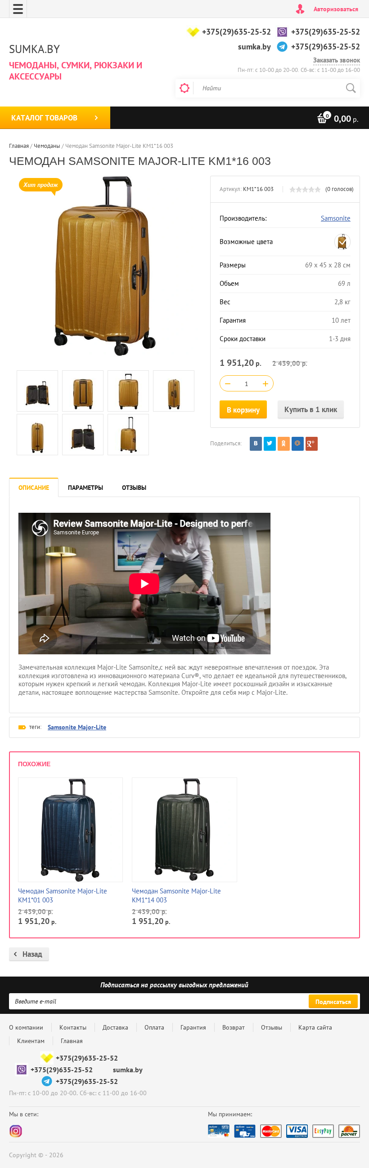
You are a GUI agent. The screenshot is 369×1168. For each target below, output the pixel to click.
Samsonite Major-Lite (77, 727)
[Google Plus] (312, 444)
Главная (72, 1041)
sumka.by (254, 46)
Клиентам (31, 1041)
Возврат (233, 1027)
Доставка (115, 1027)
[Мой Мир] (298, 444)
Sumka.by (34, 49)
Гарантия (193, 1027)
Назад (32, 954)
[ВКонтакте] (256, 444)
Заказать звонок (336, 60)
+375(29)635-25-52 (236, 32)
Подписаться (333, 1002)
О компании (26, 1027)
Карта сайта (315, 1027)
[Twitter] (270, 444)
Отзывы (271, 1027)
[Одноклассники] (284, 444)
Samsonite (336, 218)
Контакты (72, 1027)
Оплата (154, 1027)
